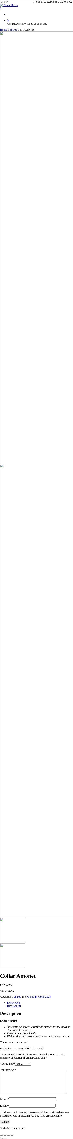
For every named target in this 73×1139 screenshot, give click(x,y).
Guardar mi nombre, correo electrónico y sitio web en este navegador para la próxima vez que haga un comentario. (34, 1114)
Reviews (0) (14, 1005)
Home (3, 29)
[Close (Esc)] (1, 1135)
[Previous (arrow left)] (1, 1138)
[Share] (5, 1135)
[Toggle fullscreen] (8, 1135)
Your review (8, 1069)
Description (13, 1002)
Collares (12, 29)
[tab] (40, 1002)
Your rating (7, 1063)
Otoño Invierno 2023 (39, 996)
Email (4, 1105)
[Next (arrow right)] (5, 1138)
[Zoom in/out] (12, 1135)
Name (4, 1099)
